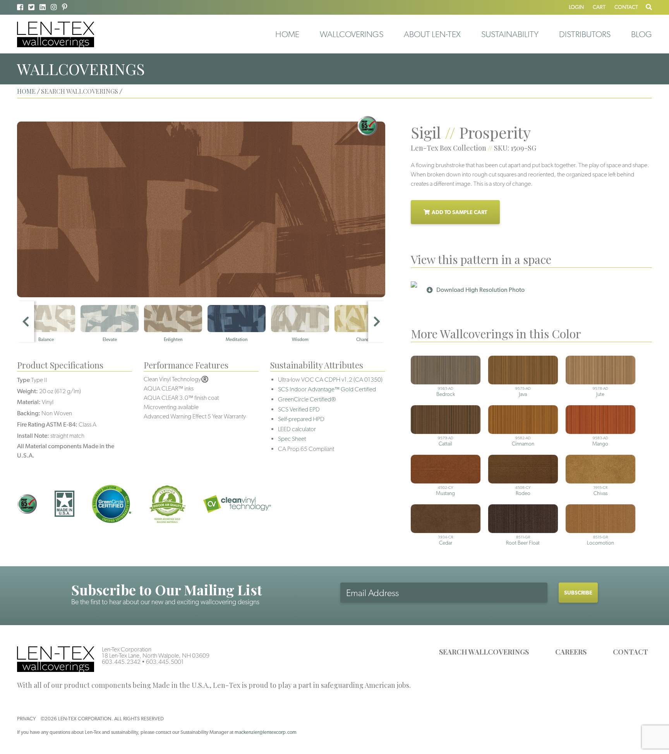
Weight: (27, 391)
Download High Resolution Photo (480, 289)
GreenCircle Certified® (307, 399)
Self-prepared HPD (301, 419)
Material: (29, 402)
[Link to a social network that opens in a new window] (20, 7)
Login (576, 7)
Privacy (26, 718)
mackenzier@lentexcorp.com (266, 732)
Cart (599, 7)
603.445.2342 (121, 661)
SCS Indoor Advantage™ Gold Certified (327, 389)
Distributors (585, 34)
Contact (626, 7)
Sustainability (510, 34)
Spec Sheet (292, 438)
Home (287, 34)
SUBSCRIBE (578, 592)
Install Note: (33, 435)
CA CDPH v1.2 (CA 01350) (349, 379)
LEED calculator (297, 429)
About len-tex (432, 34)
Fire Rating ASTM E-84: (47, 424)
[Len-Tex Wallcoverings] (55, 34)
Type (23, 380)
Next (376, 321)
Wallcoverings (351, 34)
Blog (641, 34)
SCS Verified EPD (299, 409)
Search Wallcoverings (484, 651)
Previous (25, 321)
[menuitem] (287, 34)
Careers (571, 651)
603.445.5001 (165, 661)
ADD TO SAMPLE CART (459, 212)
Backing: (28, 413)
